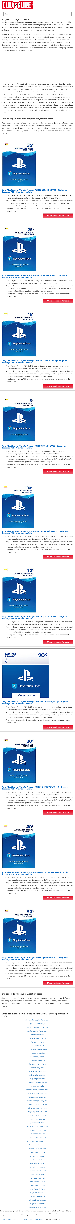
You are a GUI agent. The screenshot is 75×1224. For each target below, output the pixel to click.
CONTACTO (39, 1219)
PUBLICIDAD (6, 1219)
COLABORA (17, 1219)
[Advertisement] (37, 67)
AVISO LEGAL (28, 1219)
